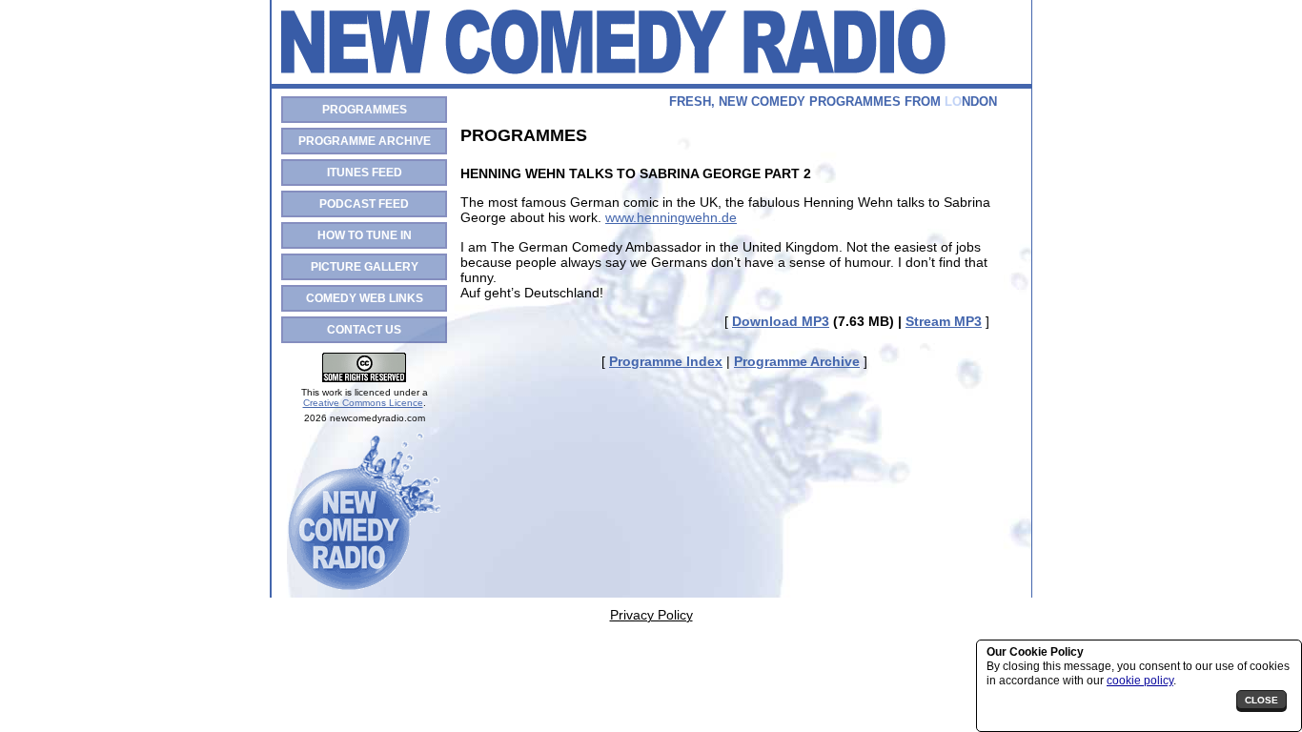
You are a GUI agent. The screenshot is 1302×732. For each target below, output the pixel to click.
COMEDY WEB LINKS (364, 298)
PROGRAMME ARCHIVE (364, 141)
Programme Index (665, 361)
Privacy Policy (651, 614)
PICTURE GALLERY (364, 267)
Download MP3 (780, 321)
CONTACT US (364, 329)
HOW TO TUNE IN (364, 235)
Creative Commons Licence (363, 402)
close (1261, 700)
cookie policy (1140, 680)
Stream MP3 (943, 321)
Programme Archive (797, 361)
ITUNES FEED (364, 172)
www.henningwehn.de (671, 217)
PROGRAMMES (364, 109)
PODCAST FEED (364, 204)
